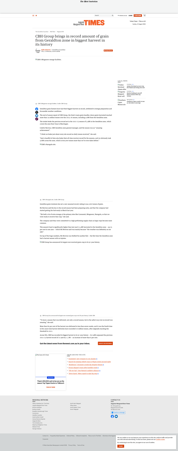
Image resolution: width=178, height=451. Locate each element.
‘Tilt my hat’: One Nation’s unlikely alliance (84, 371)
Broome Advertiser (37, 407)
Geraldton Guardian (37, 415)
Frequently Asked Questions (57, 435)
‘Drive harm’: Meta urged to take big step (83, 373)
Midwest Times (36, 426)
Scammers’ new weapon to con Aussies (82, 359)
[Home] (36, 15)
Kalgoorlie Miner (36, 421)
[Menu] (33, 15)
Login (130, 15)
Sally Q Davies (109, 50)
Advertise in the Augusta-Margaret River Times (115, 435)
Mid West (52, 31)
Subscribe (137, 15)
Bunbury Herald (36, 409)
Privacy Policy (72, 445)
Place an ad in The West (94, 435)
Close (121, 446)
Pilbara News (73, 405)
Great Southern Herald (37, 417)
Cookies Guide (160, 439)
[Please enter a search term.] (112, 15)
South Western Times (75, 407)
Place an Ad (142, 21)
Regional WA (60, 31)
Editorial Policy (71, 435)
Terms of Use (80, 445)
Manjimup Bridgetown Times (39, 425)
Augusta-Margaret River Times (39, 405)
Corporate (45, 439)
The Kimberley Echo (37, 423)
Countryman (35, 413)
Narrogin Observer (36, 428)
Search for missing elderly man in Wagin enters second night (90, 362)
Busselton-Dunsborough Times (40, 411)
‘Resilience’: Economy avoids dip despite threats (85, 365)
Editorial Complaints (81, 435)
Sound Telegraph (74, 409)
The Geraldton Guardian (41, 31)
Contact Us (45, 435)
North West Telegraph (75, 403)
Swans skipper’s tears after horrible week (83, 368)
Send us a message (119, 412)
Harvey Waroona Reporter (38, 419)
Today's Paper (134, 21)
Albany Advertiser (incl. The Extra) (40, 403)
